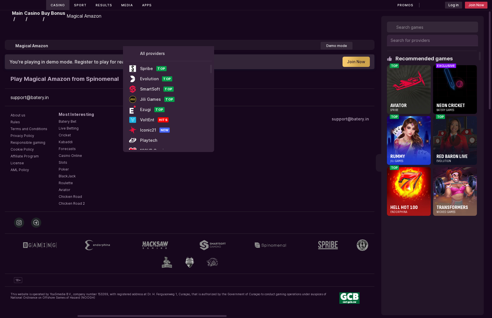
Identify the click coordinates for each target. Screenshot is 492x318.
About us (18, 115)
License (17, 163)
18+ (18, 280)
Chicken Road (70, 196)
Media (127, 5)
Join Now (476, 5)
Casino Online (70, 155)
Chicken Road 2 (72, 203)
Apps (147, 5)
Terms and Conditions (29, 129)
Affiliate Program (25, 156)
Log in (453, 5)
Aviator (64, 190)
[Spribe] (328, 245)
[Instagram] (19, 223)
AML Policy (20, 170)
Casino (58, 5)
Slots (63, 162)
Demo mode (336, 46)
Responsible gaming (28, 142)
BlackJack (67, 176)
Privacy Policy (22, 136)
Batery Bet (67, 121)
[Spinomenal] (270, 245)
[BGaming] (39, 245)
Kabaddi (66, 142)
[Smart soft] (212, 245)
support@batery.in (350, 118)
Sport (80, 5)
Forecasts (67, 149)
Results (104, 5)
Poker (64, 169)
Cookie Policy (22, 149)
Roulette (66, 183)
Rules (15, 122)
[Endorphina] (97, 245)
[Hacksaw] (155, 245)
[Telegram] (36, 223)
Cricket (65, 135)
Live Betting (69, 128)
